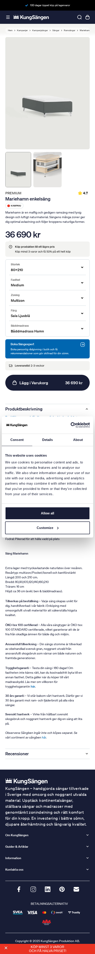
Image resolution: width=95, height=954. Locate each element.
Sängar (55, 30)
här (44, 737)
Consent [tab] (17, 440)
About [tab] (78, 440)
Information (13, 858)
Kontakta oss (14, 870)
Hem (10, 30)
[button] (6, 948)
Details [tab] (47, 440)
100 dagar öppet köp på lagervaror (50, 5)
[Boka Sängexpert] (82, 344)
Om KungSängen (16, 835)
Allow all (47, 513)
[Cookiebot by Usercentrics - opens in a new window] (70, 425)
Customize (45, 528)
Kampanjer (22, 30)
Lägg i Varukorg (51, 382)
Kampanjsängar (40, 30)
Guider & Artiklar (16, 847)
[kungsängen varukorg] (87, 17)
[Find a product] (79, 17)
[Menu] (8, 17)
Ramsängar (69, 30)
